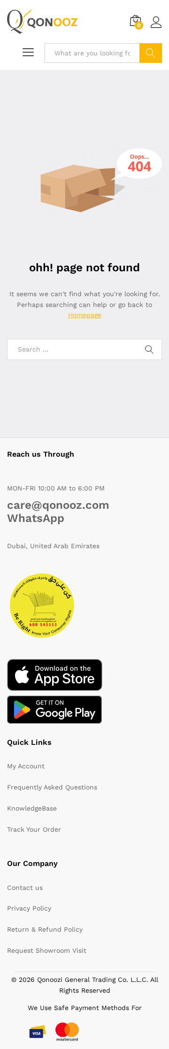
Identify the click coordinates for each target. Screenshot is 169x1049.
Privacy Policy (29, 908)
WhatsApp (35, 518)
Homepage (84, 315)
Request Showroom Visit (46, 950)
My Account (26, 766)
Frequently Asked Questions (52, 787)
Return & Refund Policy (45, 929)
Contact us (25, 887)
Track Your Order (34, 829)
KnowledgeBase (32, 808)
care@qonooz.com (58, 505)
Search (150, 53)
